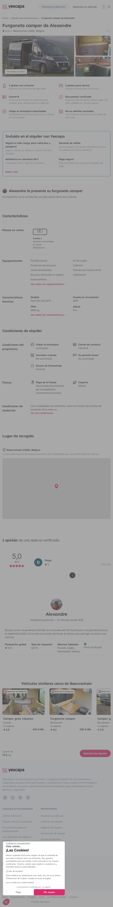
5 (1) (7, 30)
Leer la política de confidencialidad (20, 883)
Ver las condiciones (42, 413)
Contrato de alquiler (52, 821)
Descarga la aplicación (54, 6)
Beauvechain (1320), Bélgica (28, 30)
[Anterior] (5, 701)
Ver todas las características (47, 314)
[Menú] (106, 6)
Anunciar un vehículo (85, 6)
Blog (5, 897)
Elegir (18, 892)
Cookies (73, 897)
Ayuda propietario (51, 839)
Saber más (11, 171)
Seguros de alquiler (51, 827)
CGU (41, 897)
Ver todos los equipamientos (47, 284)
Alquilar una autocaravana (17, 821)
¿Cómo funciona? (12, 815)
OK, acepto (49, 892)
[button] (6, 902)
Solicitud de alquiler (95, 753)
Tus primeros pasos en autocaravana (14, 829)
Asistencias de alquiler (53, 833)
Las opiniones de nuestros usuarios (16, 838)
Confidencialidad (56, 897)
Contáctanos (17, 897)
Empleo (32, 897)
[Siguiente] (41, 701)
